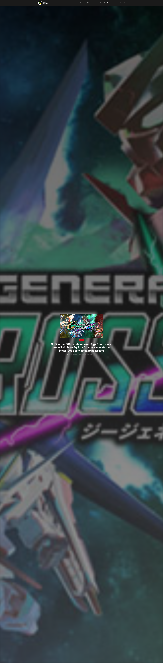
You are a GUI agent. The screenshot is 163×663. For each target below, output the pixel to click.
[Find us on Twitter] (120, 3)
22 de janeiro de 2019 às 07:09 (85, 354)
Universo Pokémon (87, 2)
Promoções (103, 2)
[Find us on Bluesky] (122, 3)
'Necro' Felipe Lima (73, 354)
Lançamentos (96, 2)
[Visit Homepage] (47, 2)
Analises (109, 2)
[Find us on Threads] (124, 3)
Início (80, 2)
